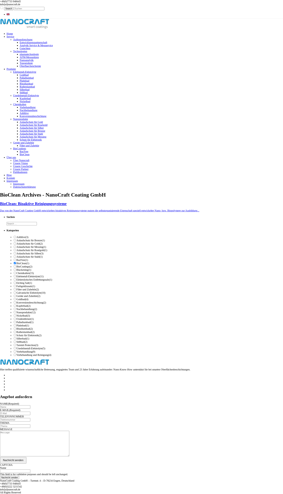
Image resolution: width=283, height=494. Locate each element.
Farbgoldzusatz (25, 286)
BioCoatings (19, 148)
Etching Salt (24, 283)
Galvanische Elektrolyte (30, 292)
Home (10, 33)
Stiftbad (24, 92)
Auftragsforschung (22, 39)
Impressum (12, 181)
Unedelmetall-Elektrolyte (26, 95)
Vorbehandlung (28, 107)
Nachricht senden (13, 460)
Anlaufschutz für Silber (32, 128)
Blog (9, 175)
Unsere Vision (20, 163)
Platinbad (24, 80)
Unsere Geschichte (23, 166)
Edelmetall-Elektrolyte (24, 72)
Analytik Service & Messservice (36, 45)
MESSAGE (6, 429)
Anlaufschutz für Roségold (33, 125)
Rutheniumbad (27, 86)
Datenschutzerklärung (24, 186)
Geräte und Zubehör (23, 142)
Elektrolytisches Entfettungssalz (34, 279)
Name (3, 468)
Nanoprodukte (20, 119)
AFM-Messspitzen (29, 57)
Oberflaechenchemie (30, 66)
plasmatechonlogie (29, 54)
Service (10, 36)
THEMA (4, 422)
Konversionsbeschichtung (33, 116)
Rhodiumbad (26, 83)
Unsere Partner (20, 169)
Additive (24, 113)
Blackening (23, 269)
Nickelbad (25, 101)
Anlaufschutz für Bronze (32, 130)
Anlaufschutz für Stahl (31, 133)
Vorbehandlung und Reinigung (33, 355)
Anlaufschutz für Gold (31, 122)
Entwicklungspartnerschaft (33, 42)
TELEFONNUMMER (12, 416)
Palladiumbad (27, 77)
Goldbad (24, 74)
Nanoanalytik (27, 60)
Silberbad (24, 89)
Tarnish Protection (27, 345)
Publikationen (20, 172)
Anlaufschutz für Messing (33, 136)
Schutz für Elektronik (31, 139)
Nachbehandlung (28, 110)
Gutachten (25, 48)
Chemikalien (19, 104)
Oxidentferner (25, 319)
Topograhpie (26, 63)
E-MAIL (10, 410)
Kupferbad (25, 98)
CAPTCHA (6, 465)
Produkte (11, 69)
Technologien (20, 51)
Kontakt (11, 178)
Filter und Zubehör (29, 145)
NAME (9, 403)
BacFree (24, 151)
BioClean (24, 154)
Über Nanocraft (21, 160)
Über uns (11, 157)
